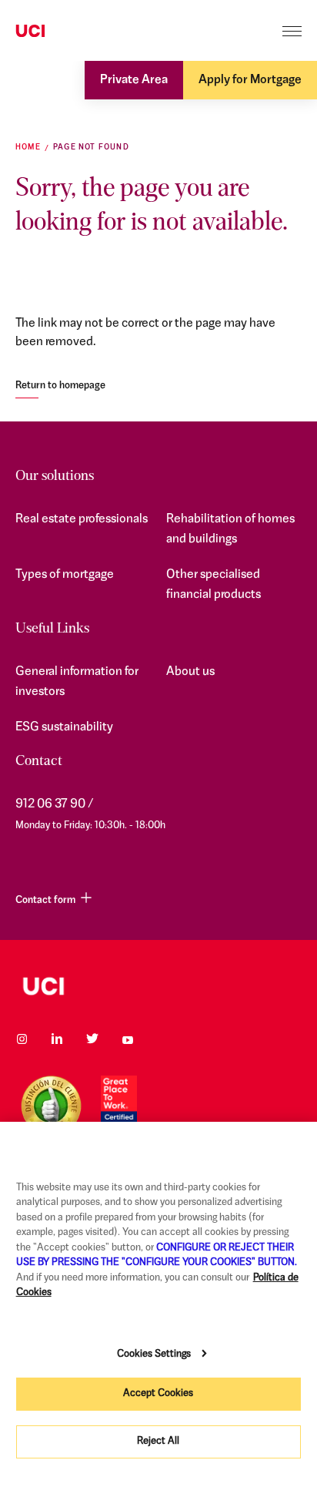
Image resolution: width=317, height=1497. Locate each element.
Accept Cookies (158, 1393)
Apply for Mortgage (250, 80)
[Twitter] (92, 1038)
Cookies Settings (154, 1354)
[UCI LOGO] (158, 986)
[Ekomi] (51, 1106)
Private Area (134, 80)
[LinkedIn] (57, 1038)
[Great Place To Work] (118, 1106)
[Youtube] (128, 1038)
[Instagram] (21, 1038)
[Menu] (292, 31)
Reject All (158, 1441)
